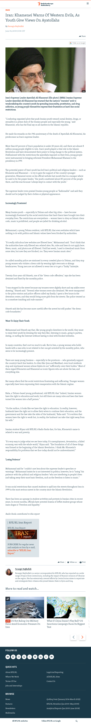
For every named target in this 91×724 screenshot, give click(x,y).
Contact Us (51, 681)
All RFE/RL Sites (53, 677)
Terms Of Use (10, 681)
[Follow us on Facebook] (35, 657)
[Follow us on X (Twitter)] (29, 657)
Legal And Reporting (55, 672)
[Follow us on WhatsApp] (46, 657)
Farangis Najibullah (16, 26)
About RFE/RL (11, 672)
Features (8, 704)
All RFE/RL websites (20, 721)
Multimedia (10, 713)
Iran (7, 10)
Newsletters (10, 708)
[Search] (76, 721)
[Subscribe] (51, 657)
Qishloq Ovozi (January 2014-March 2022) (63, 699)
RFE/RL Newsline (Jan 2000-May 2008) (63, 704)
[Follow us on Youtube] (7, 657)
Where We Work (12, 677)
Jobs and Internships (13, 686)
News (7, 699)
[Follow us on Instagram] (18, 657)
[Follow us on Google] (24, 657)
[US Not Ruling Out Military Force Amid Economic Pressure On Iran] (24, 607)
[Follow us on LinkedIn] (40, 657)
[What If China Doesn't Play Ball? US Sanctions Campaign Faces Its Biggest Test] (66, 607)
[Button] (82, 36)
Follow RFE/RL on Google (51, 721)
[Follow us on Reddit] (13, 657)
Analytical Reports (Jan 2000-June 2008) (63, 708)
